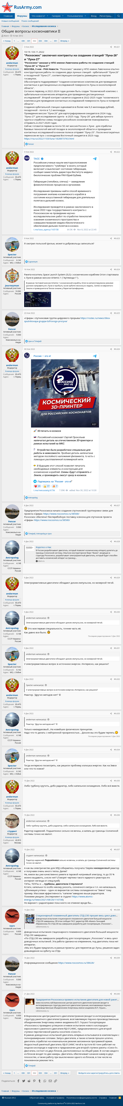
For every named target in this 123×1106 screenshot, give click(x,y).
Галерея (56, 15)
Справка (103, 1097)
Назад (7, 40)
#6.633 (117, 713)
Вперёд (63, 40)
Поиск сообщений (30, 21)
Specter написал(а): (35, 685)
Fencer (12, 329)
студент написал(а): (35, 855)
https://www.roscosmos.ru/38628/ (76, 962)
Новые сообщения (10, 21)
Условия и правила (55, 1097)
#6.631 (117, 648)
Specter (12, 254)
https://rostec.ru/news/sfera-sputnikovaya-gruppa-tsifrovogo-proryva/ (67, 319)
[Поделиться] (111, 47)
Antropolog (12, 557)
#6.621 (117, 47)
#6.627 (117, 505)
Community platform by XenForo (61, 1103)
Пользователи (75, 15)
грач (12, 925)
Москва (17, 842)
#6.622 (117, 152)
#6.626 (117, 349)
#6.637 (117, 849)
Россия (18, 293)
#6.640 (117, 994)
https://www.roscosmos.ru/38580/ (52, 520)
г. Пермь (17, 74)
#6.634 (117, 749)
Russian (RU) (10, 1097)
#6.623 (117, 238)
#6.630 (117, 612)
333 (40, 40)
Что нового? (38, 15)
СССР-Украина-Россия (14, 569)
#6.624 (117, 269)
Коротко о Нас (43, 547)
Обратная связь (37, 1097)
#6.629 (117, 577)
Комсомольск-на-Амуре (13, 341)
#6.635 (117, 780)
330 (23, 40)
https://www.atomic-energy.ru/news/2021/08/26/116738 (58, 898)
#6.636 (117, 815)
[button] (47, 16)
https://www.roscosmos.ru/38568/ (61, 513)
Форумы (22, 15)
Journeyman (12, 285)
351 (55, 40)
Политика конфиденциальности (81, 1097)
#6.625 (117, 313)
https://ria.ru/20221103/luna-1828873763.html (49, 138)
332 (34, 40)
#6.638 (117, 910)
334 (45, 40)
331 (28, 40)
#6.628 (117, 541)
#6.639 (117, 958)
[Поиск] (119, 16)
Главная (8, 15)
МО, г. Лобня (15, 263)
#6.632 (117, 679)
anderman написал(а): (36, 618)
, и (40, 533)
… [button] (18, 40)
